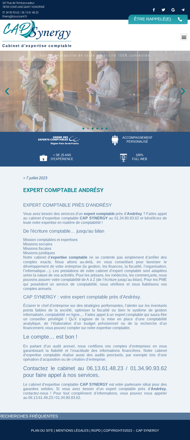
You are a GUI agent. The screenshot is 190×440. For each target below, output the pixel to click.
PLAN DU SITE (42, 430)
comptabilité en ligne (62, 315)
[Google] (173, 10)
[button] (184, 37)
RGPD (96, 430)
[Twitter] (163, 10)
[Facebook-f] (153, 10)
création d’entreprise (88, 359)
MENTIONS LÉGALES (72, 430)
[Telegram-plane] (183, 10)
